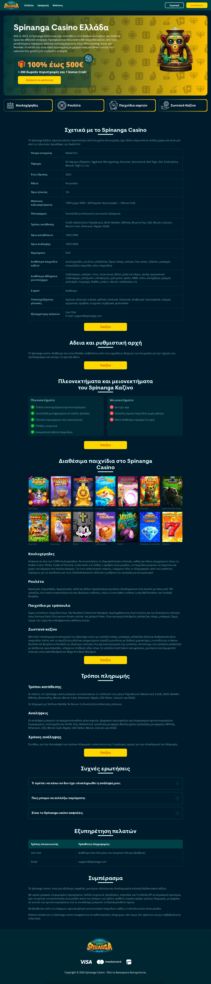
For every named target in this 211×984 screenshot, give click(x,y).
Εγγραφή (174, 5)
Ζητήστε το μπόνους (39, 80)
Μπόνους (58, 5)
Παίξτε (105, 327)
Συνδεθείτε (197, 5)
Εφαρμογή (43, 5)
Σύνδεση (29, 5)
